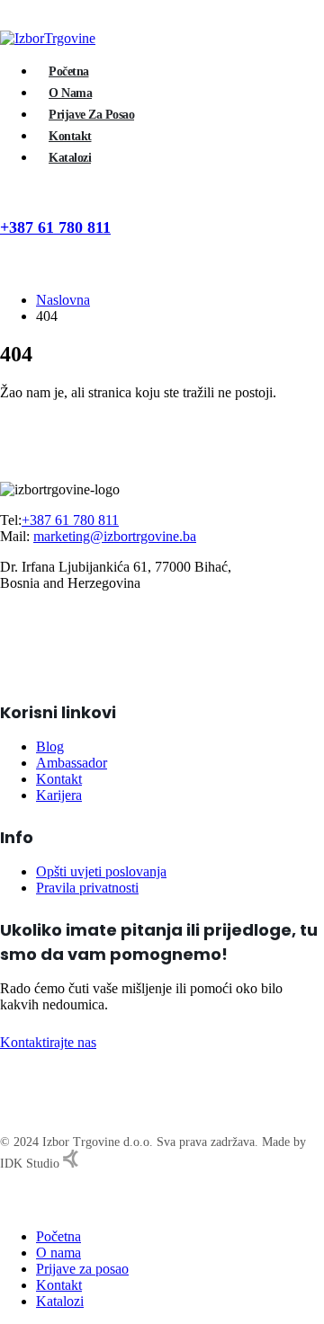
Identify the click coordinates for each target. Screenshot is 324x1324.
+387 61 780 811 (55, 227)
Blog (50, 746)
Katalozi (70, 157)
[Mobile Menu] (11, 250)
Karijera (59, 795)
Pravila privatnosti (87, 887)
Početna (69, 71)
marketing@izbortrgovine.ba (114, 536)
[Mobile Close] (5, 1205)
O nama (70, 93)
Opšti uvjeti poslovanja (101, 871)
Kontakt (70, 136)
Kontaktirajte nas (48, 1042)
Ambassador (71, 762)
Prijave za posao (91, 114)
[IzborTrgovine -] (47, 38)
